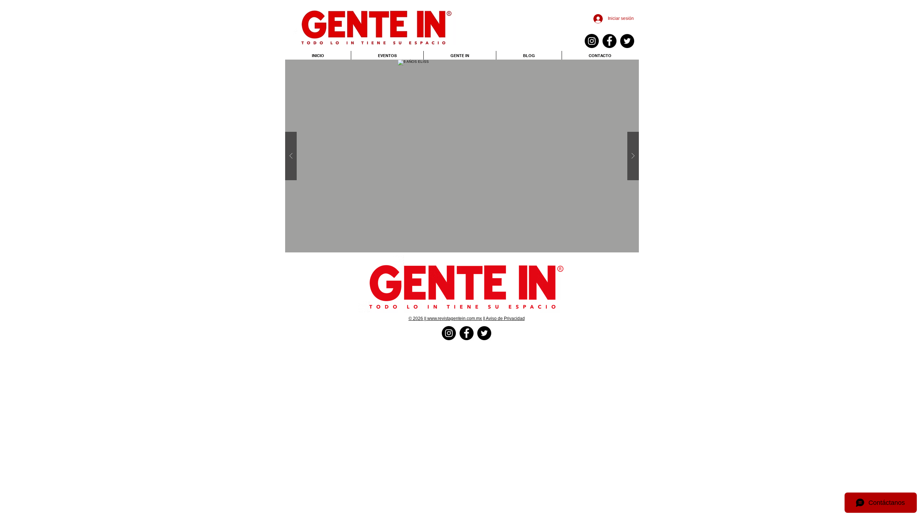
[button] (462, 156)
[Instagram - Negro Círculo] (592, 41)
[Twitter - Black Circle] (627, 41)
